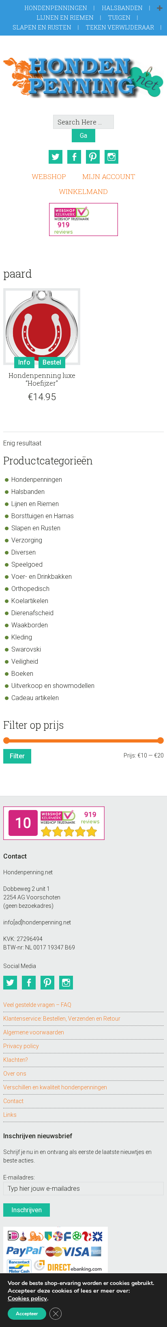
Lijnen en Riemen (65, 17)
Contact (13, 1101)
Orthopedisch (30, 589)
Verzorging (26, 540)
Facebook (74, 157)
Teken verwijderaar (120, 27)
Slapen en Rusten (42, 27)
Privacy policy (21, 1046)
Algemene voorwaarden (33, 1032)
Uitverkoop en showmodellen (52, 686)
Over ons (14, 1073)
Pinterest (93, 157)
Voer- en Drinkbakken (41, 576)
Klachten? (15, 1060)
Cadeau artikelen (35, 698)
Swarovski (26, 649)
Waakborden (29, 625)
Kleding (21, 637)
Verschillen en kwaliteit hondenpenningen (55, 1087)
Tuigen (119, 17)
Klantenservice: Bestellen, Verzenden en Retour (61, 1018)
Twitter (55, 157)
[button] (159, 8)
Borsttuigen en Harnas (42, 516)
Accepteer (27, 1313)
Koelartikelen (29, 601)
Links (10, 1115)
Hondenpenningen (55, 8)
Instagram (111, 157)
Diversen (23, 552)
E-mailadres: (19, 1177)
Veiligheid (24, 661)
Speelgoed (27, 564)
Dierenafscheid (32, 613)
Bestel (52, 362)
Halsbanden (122, 8)
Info (24, 362)
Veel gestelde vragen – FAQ (37, 1005)
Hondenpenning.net (83, 75)
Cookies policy (27, 1298)
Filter (17, 756)
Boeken (22, 673)
